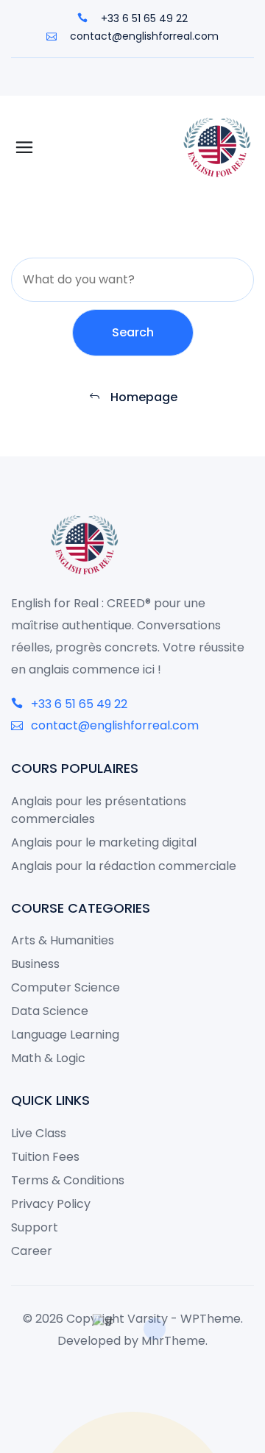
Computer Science (65, 987)
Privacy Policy (51, 1203)
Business (35, 963)
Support (34, 1227)
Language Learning (65, 1034)
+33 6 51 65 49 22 (143, 18)
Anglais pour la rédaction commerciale (123, 866)
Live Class (38, 1133)
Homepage (142, 397)
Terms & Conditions (67, 1180)
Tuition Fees (45, 1156)
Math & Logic (48, 1058)
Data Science (49, 1011)
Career (31, 1250)
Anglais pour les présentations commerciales (98, 810)
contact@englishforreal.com (143, 36)
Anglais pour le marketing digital (104, 842)
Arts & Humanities (62, 940)
